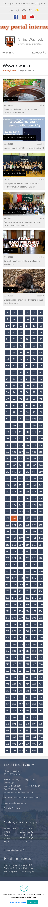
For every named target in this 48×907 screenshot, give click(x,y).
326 (14, 670)
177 (21, 505)
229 (7, 564)
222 (41, 551)
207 (21, 538)
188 (14, 518)
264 (41, 597)
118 (27, 438)
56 (14, 372)
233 (34, 564)
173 (34, 498)
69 (20, 385)
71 (34, 385)
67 (7, 385)
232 (27, 564)
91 (7, 412)
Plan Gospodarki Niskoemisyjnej (19, 871)
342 (41, 684)
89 (34, 405)
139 (7, 465)
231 (21, 564)
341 (34, 684)
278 (14, 617)
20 (14, 332)
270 (41, 604)
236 (14, 571)
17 (34, 325)
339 (21, 684)
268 (27, 604)
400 (27, 750)
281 (34, 617)
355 (7, 704)
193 (7, 524)
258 (41, 591)
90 (40, 405)
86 (14, 405)
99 (20, 418)
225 (21, 558)
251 (34, 584)
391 (7, 743)
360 (41, 704)
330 (41, 670)
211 (7, 544)
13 (7, 325)
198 (41, 524)
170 (14, 498)
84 (40, 398)
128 (14, 452)
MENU (10, 52)
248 (14, 584)
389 (34, 737)
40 (27, 352)
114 (41, 432)
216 (41, 544)
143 (34, 465)
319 (7, 664)
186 (41, 511)
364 (27, 710)
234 (41, 564)
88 (27, 405)
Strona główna (9, 70)
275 (34, 611)
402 (41, 750)
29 (34, 339)
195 (21, 524)
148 (27, 471)
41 (34, 352)
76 (27, 392)
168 (41, 491)
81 (20, 398)
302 (14, 644)
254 (14, 591)
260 (14, 597)
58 (27, 372)
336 (41, 677)
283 (7, 624)
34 (27, 345)
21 (20, 332)
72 (40, 385)
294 (41, 631)
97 (7, 418)
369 (21, 717)
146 (14, 471)
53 (34, 365)
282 (41, 617)
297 (21, 637)
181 (7, 511)
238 (27, 571)
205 (7, 538)
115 (7, 438)
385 (7, 737)
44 (14, 359)
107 (34, 425)
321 (21, 664)
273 (21, 611)
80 (14, 398)
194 (14, 524)
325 (7, 670)
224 (14, 558)
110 (14, 432)
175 (7, 505)
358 (27, 704)
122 (14, 445)
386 (14, 737)
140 (14, 465)
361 (7, 710)
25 (7, 339)
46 (27, 359)
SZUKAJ (37, 52)
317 (34, 657)
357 (21, 704)
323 (34, 664)
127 (7, 452)
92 (14, 412)
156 (41, 478)
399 (21, 750)
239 (34, 571)
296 (14, 637)
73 (7, 392)
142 (27, 465)
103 (7, 425)
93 (20, 412)
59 (34, 372)
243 (21, 578)
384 (41, 730)
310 (27, 651)
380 (14, 730)
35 (34, 345)
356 (14, 704)
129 (21, 452)
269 (34, 604)
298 (27, 637)
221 (34, 551)
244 (27, 578)
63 (20, 379)
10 (27, 319)
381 (21, 730)
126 (41, 445)
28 (27, 339)
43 (7, 359)
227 (34, 558)
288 (41, 624)
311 (34, 651)
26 (14, 339)
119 (34, 438)
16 (27, 325)
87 (20, 405)
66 (40, 379)
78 (40, 392)
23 (34, 332)
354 (41, 697)
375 (21, 724)
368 (14, 717)
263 (34, 597)
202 (27, 531)
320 (14, 664)
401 (34, 750)
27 (20, 339)
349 (7, 697)
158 (14, 485)
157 (7, 485)
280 (27, 617)
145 (7, 471)
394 (27, 743)
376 (27, 724)
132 (41, 452)
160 (27, 485)
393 (21, 743)
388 (27, 737)
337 (7, 684)
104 (14, 425)
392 (14, 743)
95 (34, 412)
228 (41, 558)
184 (27, 511)
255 (21, 591)
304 (27, 644)
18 (40, 325)
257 (34, 591)
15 (20, 325)
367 (7, 717)
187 (7, 518)
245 (34, 578)
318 (41, 657)
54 (40, 365)
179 (34, 505)
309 (21, 651)
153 (21, 478)
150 (41, 471)
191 (34, 518)
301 (7, 644)
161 (34, 485)
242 (14, 578)
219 (21, 551)
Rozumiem (32, 902)
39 (20, 352)
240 (41, 571)
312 (41, 651)
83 (34, 398)
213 (21, 544)
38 (14, 352)
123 (21, 445)
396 (41, 743)
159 (21, 485)
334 (27, 677)
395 (34, 743)
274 (27, 611)
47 (34, 359)
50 (14, 365)
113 (34, 432)
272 (14, 611)
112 (27, 432)
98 (14, 418)
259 (7, 597)
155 (34, 478)
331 (7, 677)
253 (7, 591)
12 (40, 319)
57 (20, 372)
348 (41, 690)
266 (14, 604)
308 (14, 651)
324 (41, 664)
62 (14, 379)
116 (14, 438)
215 (34, 544)
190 (27, 518)
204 (41, 531)
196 (27, 524)
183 (21, 511)
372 (41, 717)
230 (14, 564)
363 (21, 710)
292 (27, 631)
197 (34, 524)
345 (21, 690)
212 (14, 544)
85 (7, 405)
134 (14, 458)
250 (27, 584)
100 (27, 418)
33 (20, 345)
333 (21, 677)
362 (14, 710)
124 (27, 445)
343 (7, 690)
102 (41, 418)
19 (7, 332)
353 (34, 697)
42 (40, 352)
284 (14, 624)
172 (27, 498)
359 (34, 704)
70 (27, 385)
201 (21, 531)
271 (7, 611)
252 (41, 584)
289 (7, 631)
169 (7, 498)
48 (40, 359)
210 (41, 538)
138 (41, 458)
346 (27, 690)
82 (27, 398)
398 (14, 750)
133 (7, 458)
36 (40, 345)
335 (34, 677)
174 (41, 498)
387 (21, 737)
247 (7, 584)
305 (34, 644)
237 (21, 571)
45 (20, 359)
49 (7, 365)
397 (7, 750)
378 (41, 724)
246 (41, 578)
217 (7, 551)
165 (21, 491)
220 (27, 551)
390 (41, 737)
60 (40, 372)
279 (21, 617)
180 (41, 505)
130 (27, 452)
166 (27, 491)
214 (27, 544)
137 (34, 458)
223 (7, 558)
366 (41, 710)
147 (21, 471)
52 (27, 365)
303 (21, 644)
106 (27, 425)
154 (27, 478)
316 (27, 657)
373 (7, 724)
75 (20, 392)
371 (34, 717)
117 (21, 438)
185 (34, 511)
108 (41, 425)
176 (14, 505)
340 (27, 684)
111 (21, 432)
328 (27, 670)
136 (27, 458)
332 (14, 677)
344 (14, 690)
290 (14, 631)
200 (14, 531)
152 (14, 478)
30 (40, 339)
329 (34, 670)
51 (20, 365)
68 (14, 385)
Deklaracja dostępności (15, 850)
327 (21, 670)
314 (14, 657)
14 (14, 325)
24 (40, 332)
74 (14, 392)
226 (27, 558)
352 (27, 697)
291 (21, 631)
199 (7, 531)
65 (34, 379)
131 (34, 452)
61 (7, 379)
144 (41, 465)
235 (7, 571)
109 (7, 432)
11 (34, 319)
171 (21, 498)
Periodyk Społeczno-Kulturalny (18, 868)
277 (7, 617)
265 (7, 604)
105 (21, 425)
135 (21, 458)
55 (7, 372)
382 (27, 730)
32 (14, 345)
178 (27, 505)
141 (21, 465)
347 (34, 690)
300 (41, 637)
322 (27, 664)
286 (27, 624)
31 (7, 345)
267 (21, 604)
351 (21, 697)
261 (21, 597)
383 (34, 730)
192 (41, 518)
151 (7, 478)
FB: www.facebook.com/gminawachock (22, 798)
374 (14, 724)
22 (27, 332)
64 (27, 379)
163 (7, 491)
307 (7, 651)
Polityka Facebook (12, 808)
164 (14, 491)
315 (21, 657)
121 (7, 445)
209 (34, 538)
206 (14, 538)
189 (21, 518)
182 (14, 511)
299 (34, 637)
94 (27, 412)
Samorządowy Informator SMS (18, 865)
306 (41, 644)
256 (27, 591)
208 (27, 538)
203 (34, 531)
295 (7, 637)
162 (41, 485)
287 (34, 624)
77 (34, 392)
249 (21, 584)
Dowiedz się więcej (18, 902)
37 (7, 352)
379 (7, 730)
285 (21, 624)
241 (7, 578)
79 (7, 398)
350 (14, 697)
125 (34, 445)
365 (34, 710)
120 (41, 438)
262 (27, 597)
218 (14, 551)
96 (40, 412)
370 (27, 717)
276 (41, 611)
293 (34, 631)
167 (34, 491)
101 (34, 418)
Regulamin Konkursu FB (15, 803)
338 (14, 684)
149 (34, 471)
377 (34, 724)
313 (7, 657)
